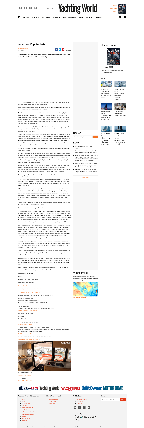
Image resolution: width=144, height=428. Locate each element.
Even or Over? (22, 286)
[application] (44, 356)
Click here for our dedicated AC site (28, 339)
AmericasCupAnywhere (25, 324)
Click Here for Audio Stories (26, 334)
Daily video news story (25, 380)
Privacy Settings (112, 426)
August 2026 (107, 67)
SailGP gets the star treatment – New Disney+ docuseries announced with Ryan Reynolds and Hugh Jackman (86, 165)
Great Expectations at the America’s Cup (30, 289)
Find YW (115, 11)
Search (95, 137)
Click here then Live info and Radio (28, 310)
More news (85, 177)
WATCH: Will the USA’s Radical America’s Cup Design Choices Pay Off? (119, 139)
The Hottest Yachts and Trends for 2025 (120, 114)
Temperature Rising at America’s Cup (29, 292)
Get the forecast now (79, 297)
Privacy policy (104, 426)
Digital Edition (113, 8)
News (76, 142)
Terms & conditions (95, 426)
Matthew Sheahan (23, 48)
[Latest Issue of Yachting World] (122, 9)
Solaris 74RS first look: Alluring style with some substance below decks (105, 139)
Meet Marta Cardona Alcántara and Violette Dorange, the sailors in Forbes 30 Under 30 (86, 171)
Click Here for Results (24, 375)
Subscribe (114, 6)
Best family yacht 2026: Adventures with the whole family (106, 93)
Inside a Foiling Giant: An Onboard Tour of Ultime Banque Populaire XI (119, 94)
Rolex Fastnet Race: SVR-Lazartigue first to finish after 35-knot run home (106, 117)
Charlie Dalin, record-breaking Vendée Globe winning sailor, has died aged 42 (86, 151)
